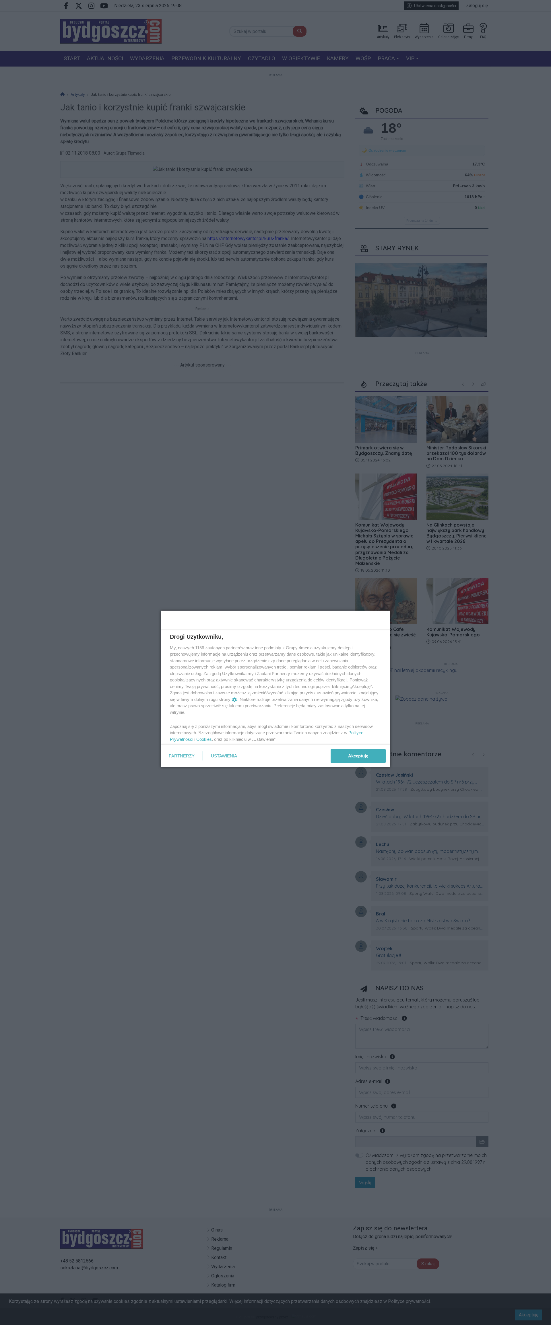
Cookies (204, 738)
